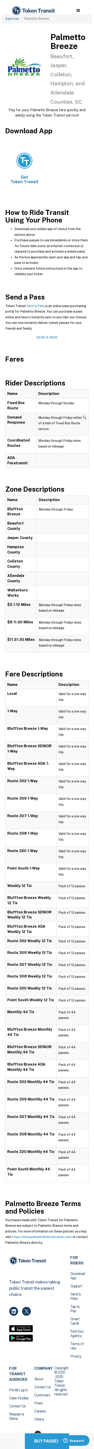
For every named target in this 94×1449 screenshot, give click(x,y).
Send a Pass (36, 306)
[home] (33, 11)
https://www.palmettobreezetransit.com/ (42, 1237)
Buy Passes (47, 1441)
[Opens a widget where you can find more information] (73, 1441)
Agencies (12, 18)
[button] (78, 10)
